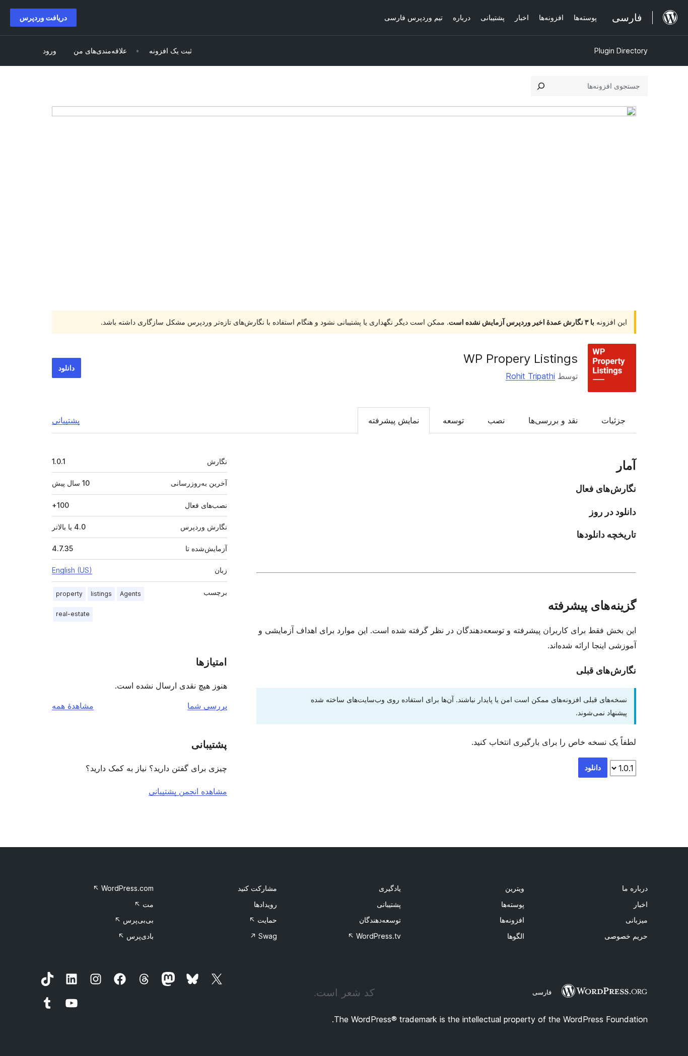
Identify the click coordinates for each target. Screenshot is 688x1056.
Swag (263, 936)
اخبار (641, 904)
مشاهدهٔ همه (73, 706)
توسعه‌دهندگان (380, 920)
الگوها (515, 936)
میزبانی (637, 920)
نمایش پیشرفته (393, 420)
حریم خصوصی (626, 936)
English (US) (72, 570)
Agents (130, 593)
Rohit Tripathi (530, 376)
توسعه (453, 420)
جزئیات (613, 420)
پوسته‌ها (512, 904)
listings (101, 593)
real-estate (73, 614)
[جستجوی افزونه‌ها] (541, 86)
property (69, 593)
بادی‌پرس (136, 936)
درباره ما (635, 888)
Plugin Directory (621, 50)
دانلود (66, 367)
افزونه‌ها (512, 920)
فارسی (542, 992)
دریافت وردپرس (43, 17)
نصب (496, 420)
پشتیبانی (66, 420)
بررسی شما (207, 706)
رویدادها (265, 904)
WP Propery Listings (520, 358)
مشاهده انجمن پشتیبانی (188, 791)
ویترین (514, 888)
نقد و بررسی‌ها (553, 420)
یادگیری (390, 888)
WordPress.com (123, 888)
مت (144, 904)
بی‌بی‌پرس (134, 920)
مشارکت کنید (257, 888)
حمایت (263, 920)
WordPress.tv (374, 936)
